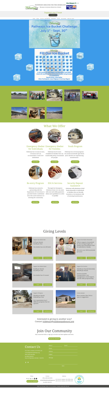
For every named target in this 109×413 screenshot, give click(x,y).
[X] (32, 378)
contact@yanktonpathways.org (32, 352)
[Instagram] (30, 378)
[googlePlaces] (28, 362)
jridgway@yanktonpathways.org (58, 321)
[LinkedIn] (36, 378)
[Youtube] (34, 378)
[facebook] (26, 362)
